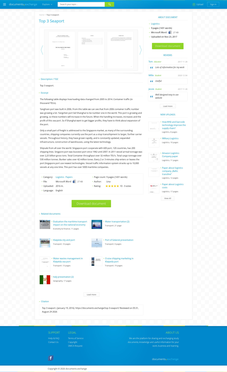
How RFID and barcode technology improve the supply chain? (174, 125)
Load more (167, 106)
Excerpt (44, 92)
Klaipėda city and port (64, 240)
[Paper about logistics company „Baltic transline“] (154, 176)
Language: (48, 190)
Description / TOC (49, 79)
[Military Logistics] (154, 146)
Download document (91, 203)
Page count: (100, 177)
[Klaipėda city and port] (45, 246)
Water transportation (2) (117, 221)
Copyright (72, 342)
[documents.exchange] (23, 5)
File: (45, 181)
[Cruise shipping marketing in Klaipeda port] (97, 265)
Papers (69, 177)
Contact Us (53, 342)
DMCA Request (75, 345)
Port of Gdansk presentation (119, 240)
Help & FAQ (53, 338)
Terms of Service (75, 338)
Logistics (60, 177)
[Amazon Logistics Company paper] (154, 161)
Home (41, 15)
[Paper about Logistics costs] (154, 192)
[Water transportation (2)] (97, 228)
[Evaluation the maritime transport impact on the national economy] (45, 228)
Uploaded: (48, 186)
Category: (48, 177)
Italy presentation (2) (63, 276)
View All (167, 198)
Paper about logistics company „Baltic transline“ (172, 171)
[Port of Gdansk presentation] (97, 246)
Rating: (97, 186)
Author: (98, 181)
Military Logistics (170, 138)
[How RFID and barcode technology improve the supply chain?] (154, 130)
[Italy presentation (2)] (45, 283)
